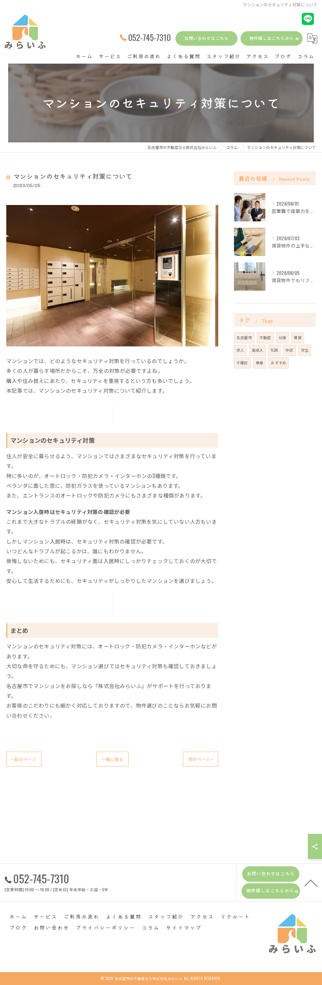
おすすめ (278, 362)
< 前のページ (23, 759)
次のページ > (200, 759)
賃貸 (297, 337)
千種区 (242, 362)
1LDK (274, 350)
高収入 (258, 350)
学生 (304, 350)
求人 (240, 350)
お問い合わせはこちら (206, 38)
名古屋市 (244, 337)
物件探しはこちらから (271, 38)
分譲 (282, 337)
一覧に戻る (112, 759)
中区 (289, 350)
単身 (259, 362)
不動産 (265, 337)
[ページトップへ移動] (311, 882)
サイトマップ (184, 927)
